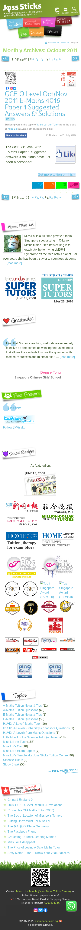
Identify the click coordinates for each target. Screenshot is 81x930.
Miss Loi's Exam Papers (19, 750)
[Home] (46, 43)
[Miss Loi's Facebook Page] (45, 911)
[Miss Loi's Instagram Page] (36, 911)
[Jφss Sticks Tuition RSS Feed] (60, 921)
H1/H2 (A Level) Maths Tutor (22, 723)
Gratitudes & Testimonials (36, 31)
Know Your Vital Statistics (39, 853)
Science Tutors (13, 760)
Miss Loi (13, 128)
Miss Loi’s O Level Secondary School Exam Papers (32, 21)
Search (74, 12)
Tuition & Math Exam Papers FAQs (23, 31)
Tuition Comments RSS (50, 186)
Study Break (11, 764)
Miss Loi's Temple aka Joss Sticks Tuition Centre (35, 755)
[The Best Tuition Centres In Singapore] (48, 590)
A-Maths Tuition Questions (20, 710)
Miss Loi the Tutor (48, 124)
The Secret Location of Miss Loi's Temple (35, 815)
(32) (12, 119)
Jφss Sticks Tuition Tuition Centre (22, 7)
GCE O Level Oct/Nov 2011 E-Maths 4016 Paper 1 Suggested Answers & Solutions (36, 104)
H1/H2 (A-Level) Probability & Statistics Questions (36, 728)
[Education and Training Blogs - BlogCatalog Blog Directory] (39, 657)
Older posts (5, 59)
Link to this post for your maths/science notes (38, 186)
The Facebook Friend (22, 831)
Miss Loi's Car (12, 746)
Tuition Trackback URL (62, 185)
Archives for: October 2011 (59, 43)
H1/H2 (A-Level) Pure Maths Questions (29, 732)
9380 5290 (53, 903)
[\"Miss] (7, 88)
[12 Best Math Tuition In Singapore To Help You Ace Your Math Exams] (49, 611)
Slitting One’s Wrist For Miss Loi (29, 821)
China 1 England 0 (20, 799)
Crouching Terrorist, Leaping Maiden (32, 836)
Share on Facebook (16, 135)
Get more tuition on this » (57, 174)
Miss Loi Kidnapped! (21, 842)
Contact (53, 30)
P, (37, 59)
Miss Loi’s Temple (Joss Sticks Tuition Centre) (63, 19)
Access (65, 13)
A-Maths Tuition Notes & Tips (22, 705)
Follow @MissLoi (14, 427)
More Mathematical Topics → (63, 771)
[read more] (14, 263)
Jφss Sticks (13, 408)
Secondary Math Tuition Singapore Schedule (15, 22)
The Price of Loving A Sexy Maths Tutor (34, 847)
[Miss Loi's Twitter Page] (40, 911)
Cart (57, 13)
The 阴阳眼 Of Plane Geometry (28, 826)
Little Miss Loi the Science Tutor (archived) (31, 737)
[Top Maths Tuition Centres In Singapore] (67, 590)
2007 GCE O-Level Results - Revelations (35, 805)
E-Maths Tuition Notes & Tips (22, 714)
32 (71, 186)
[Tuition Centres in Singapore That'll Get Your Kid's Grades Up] (24, 625)
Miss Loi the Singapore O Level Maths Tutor (48, 21)
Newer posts (75, 59)
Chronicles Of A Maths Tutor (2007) (31, 810)
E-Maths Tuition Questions (20, 719)
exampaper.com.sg (46, 921)
